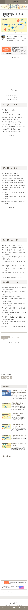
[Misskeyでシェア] (11, 374)
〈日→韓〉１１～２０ (12, 97)
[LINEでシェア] (22, 374)
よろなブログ (14, 1)
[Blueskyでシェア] (8, 374)
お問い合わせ (20, 605)
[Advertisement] (14, 73)
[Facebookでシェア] (14, 374)
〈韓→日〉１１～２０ (12, 99)
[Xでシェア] (3, 374)
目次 (12, 90)
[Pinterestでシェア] (25, 374)
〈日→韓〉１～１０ (11, 93)
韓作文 (13, 337)
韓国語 (18, 337)
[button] (25, 432)
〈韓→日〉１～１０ (11, 95)
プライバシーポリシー (7, 605)
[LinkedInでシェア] (12, 377)
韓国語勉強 (5, 339)
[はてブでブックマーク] (16, 374)
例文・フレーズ (6, 337)
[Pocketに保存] (19, 374)
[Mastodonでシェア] (6, 374)
